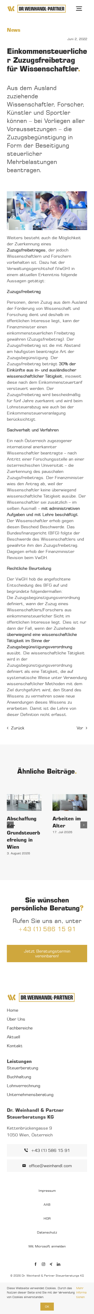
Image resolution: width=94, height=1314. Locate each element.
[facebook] (35, 1264)
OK (47, 1306)
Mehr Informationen (81, 1292)
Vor (80, 727)
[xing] (51, 1264)
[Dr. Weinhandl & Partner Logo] (36, 6)
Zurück (17, 727)
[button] (10, 825)
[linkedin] (58, 1264)
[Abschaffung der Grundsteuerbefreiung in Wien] (24, 802)
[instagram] (43, 1264)
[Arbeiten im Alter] (69, 802)
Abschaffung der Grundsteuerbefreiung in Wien (23, 833)
